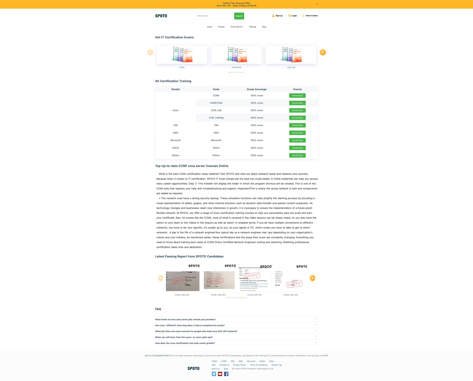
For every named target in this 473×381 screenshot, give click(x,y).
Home (209, 27)
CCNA (214, 361)
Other (271, 361)
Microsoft (251, 361)
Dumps (221, 27)
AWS (241, 361)
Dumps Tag (277, 365)
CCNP (224, 361)
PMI (232, 361)
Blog (264, 27)
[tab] (236, 319)
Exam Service (237, 27)
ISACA (262, 361)
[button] (229, 72)
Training (252, 27)
